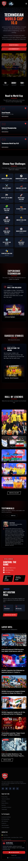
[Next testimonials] (7, 515)
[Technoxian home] (5, 776)
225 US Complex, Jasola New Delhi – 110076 (12, 837)
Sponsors (4, 805)
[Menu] (26, 4)
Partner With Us (5, 803)
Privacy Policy (5, 796)
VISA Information (5, 825)
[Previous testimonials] (3, 515)
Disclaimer (4, 801)
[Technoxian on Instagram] (6, 788)
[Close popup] (24, 843)
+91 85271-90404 (7, 839)
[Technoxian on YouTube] (3, 788)
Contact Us (4, 823)
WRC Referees (5, 821)
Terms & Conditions (6, 798)
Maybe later (14, 855)
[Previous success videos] (5, 361)
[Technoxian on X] (14, 788)
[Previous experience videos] (5, 300)
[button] (14, 422)
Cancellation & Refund (6, 807)
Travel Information (5, 827)
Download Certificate (6, 817)
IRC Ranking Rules (5, 819)
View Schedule (5, 116)
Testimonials (4, 809)
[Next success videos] (9, 361)
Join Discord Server (15, 852)
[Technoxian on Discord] (17, 788)
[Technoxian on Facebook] (10, 788)
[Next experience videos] (9, 300)
